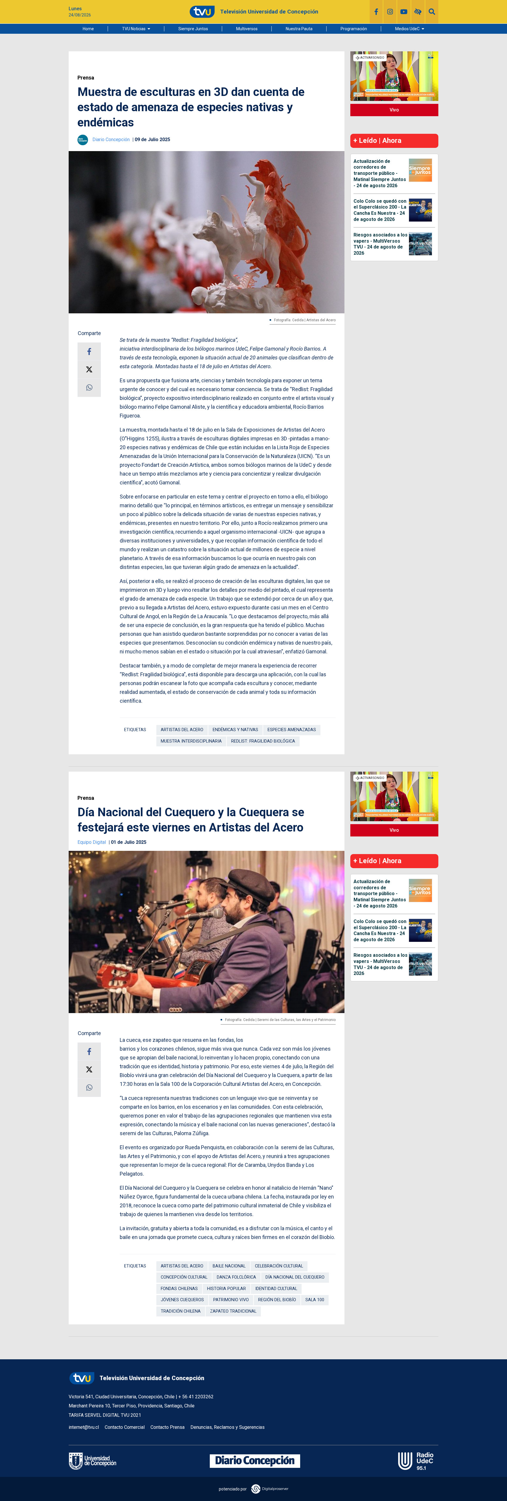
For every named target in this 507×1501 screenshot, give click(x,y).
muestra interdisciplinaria (191, 741)
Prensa (85, 78)
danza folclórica (236, 1277)
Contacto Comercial (125, 1427)
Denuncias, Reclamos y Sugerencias (227, 1427)
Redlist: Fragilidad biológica (263, 741)
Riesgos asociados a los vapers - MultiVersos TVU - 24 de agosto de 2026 (381, 244)
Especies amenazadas (292, 729)
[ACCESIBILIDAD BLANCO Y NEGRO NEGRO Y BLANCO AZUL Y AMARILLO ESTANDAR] (418, 11)
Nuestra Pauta (299, 28)
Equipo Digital (92, 842)
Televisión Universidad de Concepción (151, 1378)
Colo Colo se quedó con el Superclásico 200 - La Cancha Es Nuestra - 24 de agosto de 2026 (380, 210)
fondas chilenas (179, 1288)
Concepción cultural (184, 1277)
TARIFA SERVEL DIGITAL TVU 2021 (105, 1415)
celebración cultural (279, 1266)
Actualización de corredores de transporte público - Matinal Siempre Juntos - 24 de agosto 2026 (380, 173)
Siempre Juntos (193, 28)
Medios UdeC (407, 28)
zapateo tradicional (233, 1311)
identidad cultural (276, 1288)
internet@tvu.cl (84, 1427)
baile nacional (229, 1266)
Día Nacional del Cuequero (295, 1277)
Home (88, 28)
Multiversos (247, 28)
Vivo (394, 110)
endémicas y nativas (235, 729)
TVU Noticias (134, 28)
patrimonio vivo (231, 1299)
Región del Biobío (277, 1299)
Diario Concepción (111, 139)
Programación (354, 28)
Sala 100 (314, 1299)
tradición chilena (181, 1311)
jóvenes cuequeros (182, 1299)
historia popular (226, 1288)
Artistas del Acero (182, 729)
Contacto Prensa (168, 1427)
